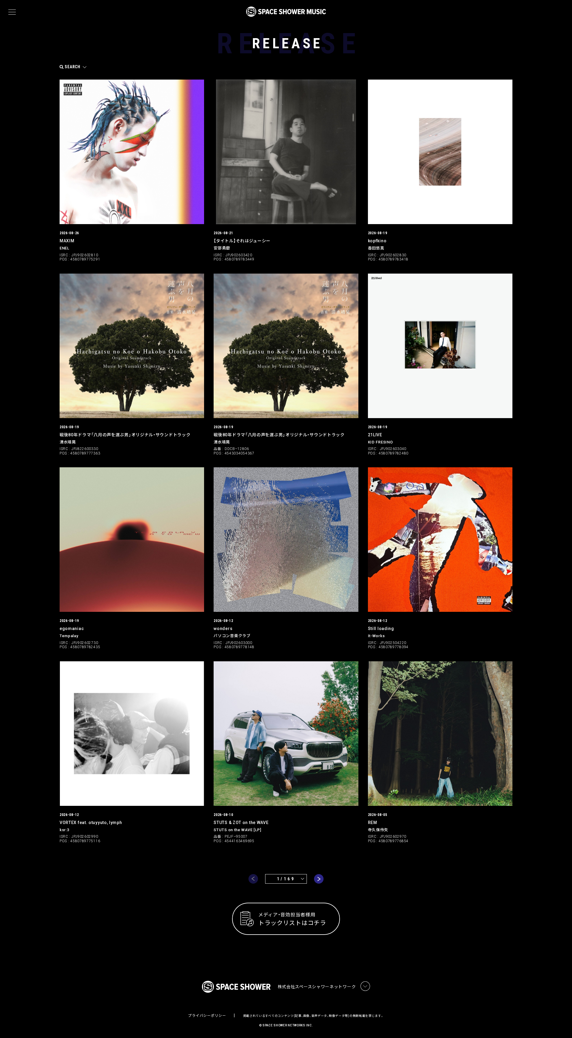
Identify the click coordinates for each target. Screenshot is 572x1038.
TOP (560, 1023)
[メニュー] (12, 12)
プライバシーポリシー (207, 1016)
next (319, 879)
